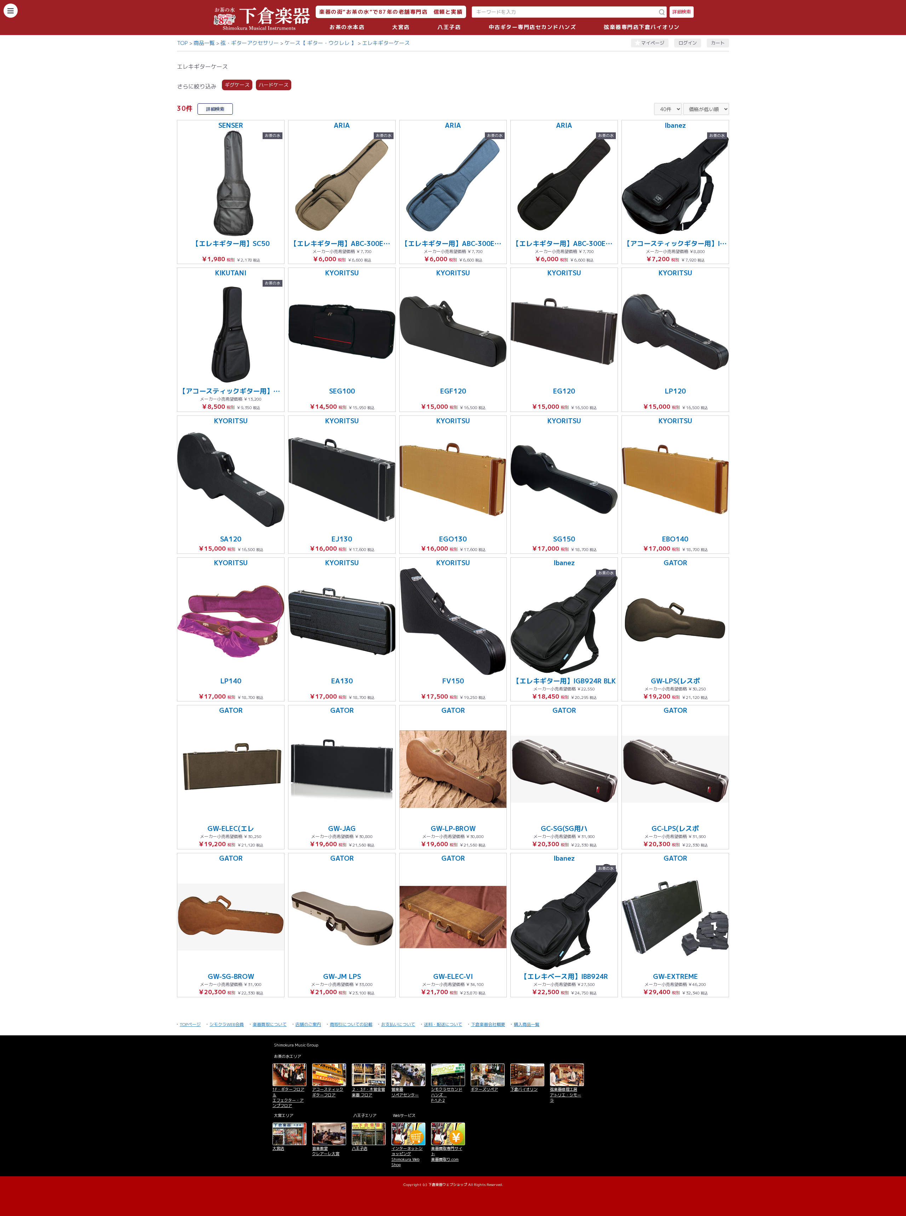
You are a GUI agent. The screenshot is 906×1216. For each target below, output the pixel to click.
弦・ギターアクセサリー (249, 43)
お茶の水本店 (347, 27)
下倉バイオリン (524, 1089)
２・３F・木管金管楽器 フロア (368, 1091)
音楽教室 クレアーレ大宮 (325, 1151)
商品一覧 (204, 43)
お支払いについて (398, 1024)
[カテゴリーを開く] (11, 11)
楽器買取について (270, 1024)
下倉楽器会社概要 (488, 1024)
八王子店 (449, 27)
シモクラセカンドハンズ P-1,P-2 (446, 1094)
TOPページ (190, 1024)
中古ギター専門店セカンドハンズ (533, 27)
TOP (182, 43)
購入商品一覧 (526, 1024)
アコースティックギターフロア (327, 1091)
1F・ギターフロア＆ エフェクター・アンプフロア (288, 1097)
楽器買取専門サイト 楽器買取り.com (446, 1154)
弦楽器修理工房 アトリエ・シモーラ (565, 1094)
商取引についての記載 (351, 1024)
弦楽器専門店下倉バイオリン (642, 27)
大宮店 (401, 27)
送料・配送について (443, 1024)
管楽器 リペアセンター (405, 1091)
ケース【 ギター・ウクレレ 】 (320, 43)
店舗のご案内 (308, 1024)
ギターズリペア (484, 1089)
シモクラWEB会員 (227, 1024)
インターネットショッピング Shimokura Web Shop (407, 1157)
